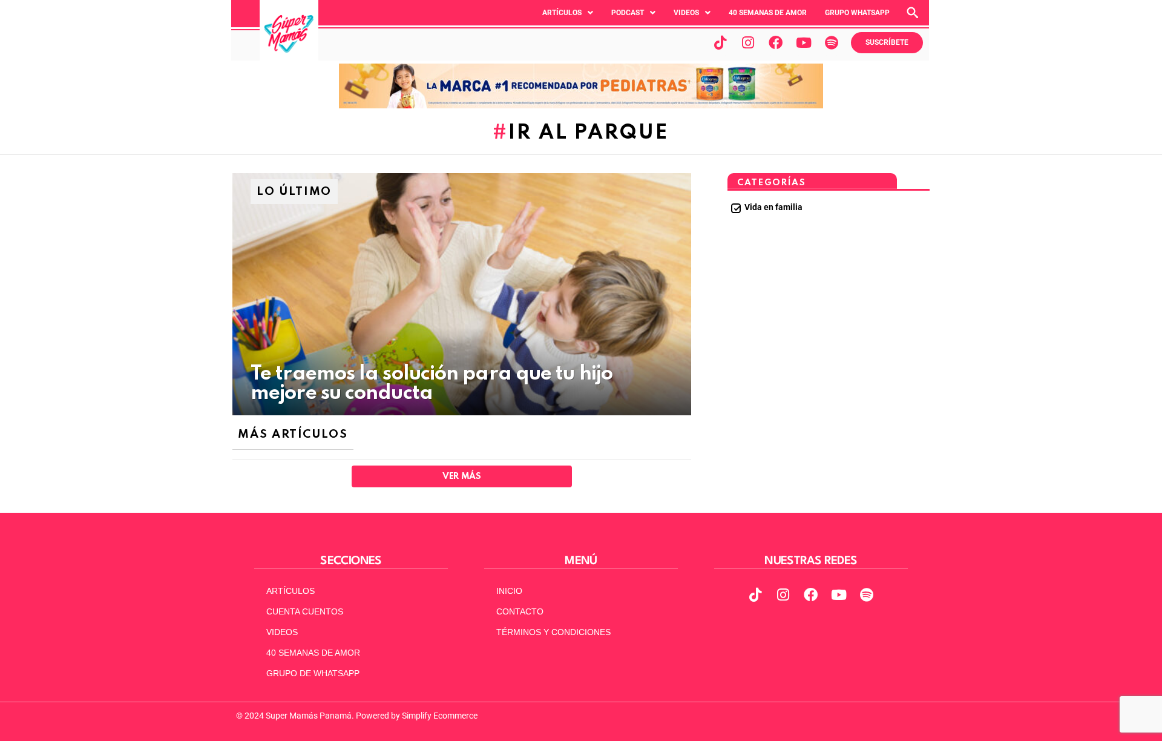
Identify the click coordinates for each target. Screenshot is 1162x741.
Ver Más (461, 476)
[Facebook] (776, 42)
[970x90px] (581, 105)
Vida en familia (773, 207)
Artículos (562, 12)
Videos (686, 12)
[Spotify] (831, 42)
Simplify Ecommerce (440, 715)
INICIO (509, 591)
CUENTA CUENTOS (304, 611)
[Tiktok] (720, 42)
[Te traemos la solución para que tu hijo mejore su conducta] (461, 294)
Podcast (627, 12)
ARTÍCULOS (290, 591)
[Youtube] (804, 42)
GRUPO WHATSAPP (857, 12)
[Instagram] (748, 42)
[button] (567, 12)
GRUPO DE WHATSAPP (312, 673)
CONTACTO (519, 611)
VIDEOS (282, 632)
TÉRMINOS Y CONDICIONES (553, 632)
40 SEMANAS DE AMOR (768, 12)
